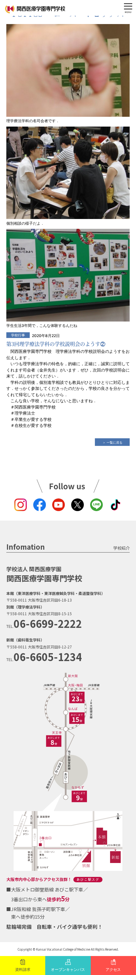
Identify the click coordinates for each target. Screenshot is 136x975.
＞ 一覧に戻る (112, 442)
